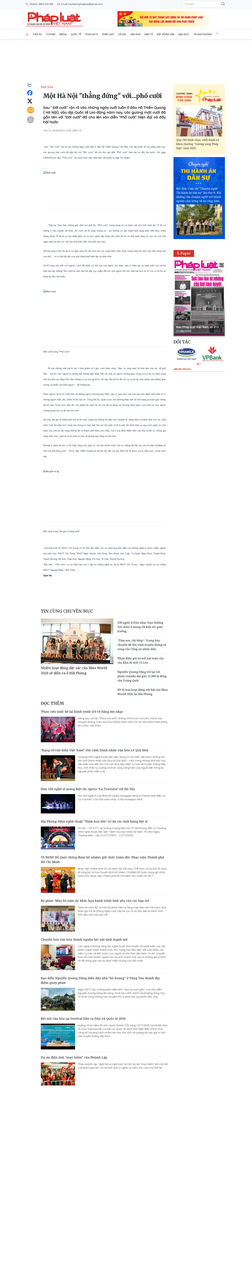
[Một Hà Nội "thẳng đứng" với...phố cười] (54, 19)
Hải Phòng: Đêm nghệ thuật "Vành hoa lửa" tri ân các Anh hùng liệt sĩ (94, 821)
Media (63, 34)
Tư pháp (50, 34)
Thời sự (37, 34)
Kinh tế (149, 34)
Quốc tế (76, 34)
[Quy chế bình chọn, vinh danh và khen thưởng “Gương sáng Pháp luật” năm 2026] (199, 121)
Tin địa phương (202, 34)
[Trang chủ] (27, 34)
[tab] (198, 364)
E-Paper (184, 253)
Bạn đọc (183, 34)
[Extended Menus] (217, 33)
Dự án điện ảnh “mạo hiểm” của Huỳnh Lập (74, 1057)
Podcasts (91, 34)
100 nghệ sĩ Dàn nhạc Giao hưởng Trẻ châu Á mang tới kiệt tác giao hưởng (140, 627)
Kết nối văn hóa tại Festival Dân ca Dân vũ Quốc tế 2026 (83, 1018)
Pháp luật (108, 34)
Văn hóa (135, 34)
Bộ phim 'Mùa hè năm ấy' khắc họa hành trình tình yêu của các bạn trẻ (95, 901)
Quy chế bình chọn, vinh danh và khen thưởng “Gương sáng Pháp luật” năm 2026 (197, 144)
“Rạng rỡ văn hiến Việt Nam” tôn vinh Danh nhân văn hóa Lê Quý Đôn (94, 750)
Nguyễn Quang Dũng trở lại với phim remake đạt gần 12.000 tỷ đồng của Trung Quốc (142, 676)
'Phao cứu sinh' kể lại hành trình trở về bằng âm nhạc (82, 711)
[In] (30, 119)
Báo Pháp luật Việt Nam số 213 (197, 327)
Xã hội (122, 34)
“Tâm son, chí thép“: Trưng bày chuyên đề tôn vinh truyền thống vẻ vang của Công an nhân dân (141, 645)
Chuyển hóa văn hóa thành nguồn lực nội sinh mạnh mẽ (84, 939)
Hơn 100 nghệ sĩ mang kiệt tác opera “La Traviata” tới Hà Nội (88, 789)
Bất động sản (165, 34)
